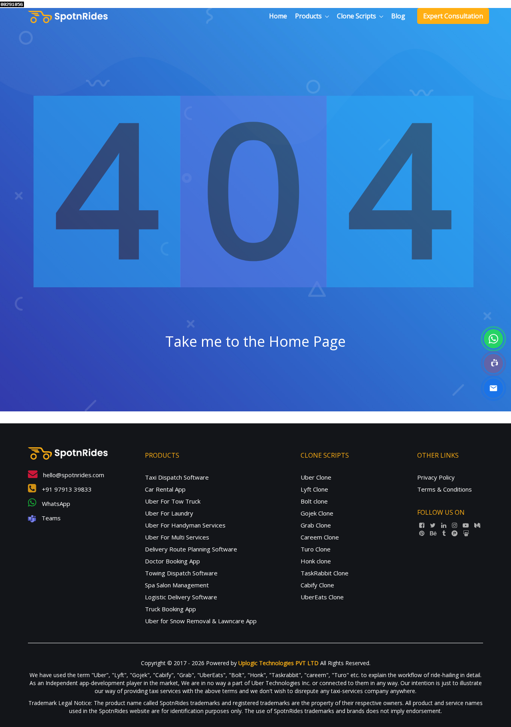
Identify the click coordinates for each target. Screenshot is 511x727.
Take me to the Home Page (255, 341)
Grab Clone (316, 525)
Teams (50, 518)
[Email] (493, 388)
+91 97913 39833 (66, 489)
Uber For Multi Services (177, 537)
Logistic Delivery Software (181, 597)
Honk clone (316, 561)
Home (278, 16)
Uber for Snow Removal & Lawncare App (201, 621)
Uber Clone (316, 477)
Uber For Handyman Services (185, 525)
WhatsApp (55, 504)
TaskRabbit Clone (325, 573)
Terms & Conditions (444, 489)
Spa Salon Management (177, 585)
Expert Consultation (453, 16)
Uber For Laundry (169, 513)
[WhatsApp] (493, 338)
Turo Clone (316, 549)
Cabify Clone (317, 585)
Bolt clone (314, 501)
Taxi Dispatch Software (177, 477)
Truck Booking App (170, 609)
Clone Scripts (356, 16)
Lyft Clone (314, 489)
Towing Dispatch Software (181, 573)
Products (308, 16)
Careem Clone (320, 537)
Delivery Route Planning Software (191, 549)
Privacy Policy (436, 477)
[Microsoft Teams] (493, 363)
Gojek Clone (317, 513)
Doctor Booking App (172, 561)
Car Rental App (165, 489)
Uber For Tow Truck (172, 501)
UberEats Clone (322, 597)
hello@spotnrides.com (73, 475)
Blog (398, 16)
